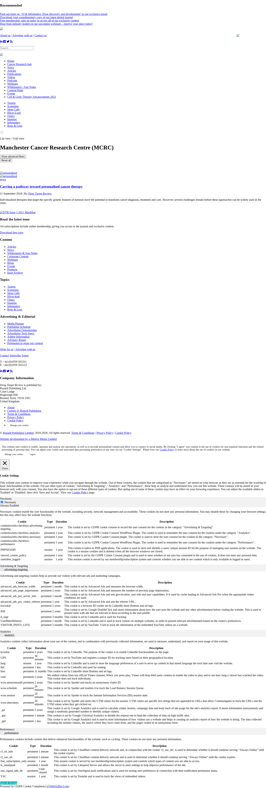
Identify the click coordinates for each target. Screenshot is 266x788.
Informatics (13, 122)
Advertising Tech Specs (20, 333)
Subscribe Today (19, 355)
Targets (11, 103)
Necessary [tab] (6, 498)
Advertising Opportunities (22, 330)
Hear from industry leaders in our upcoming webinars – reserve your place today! (46, 23)
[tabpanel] (133, 536)
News (10, 249)
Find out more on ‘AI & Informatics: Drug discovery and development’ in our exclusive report (53, 14)
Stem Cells (13, 109)
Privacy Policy (15, 417)
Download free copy (12, 232)
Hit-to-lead (13, 296)
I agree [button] (32, 454)
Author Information (18, 336)
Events (11, 266)
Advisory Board (16, 339)
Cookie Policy (15, 420)
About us (5, 35)
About (10, 407)
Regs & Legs (14, 125)
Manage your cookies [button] (19, 425)
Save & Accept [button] (8, 783)
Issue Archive (15, 272)
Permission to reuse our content (25, 343)
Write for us (6, 349)
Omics (11, 116)
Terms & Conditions (18, 414)
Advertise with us (22, 35)
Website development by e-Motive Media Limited (28, 439)
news (3, 179)
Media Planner (15, 323)
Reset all (6, 160)
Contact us (40, 35)
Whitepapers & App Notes (22, 253)
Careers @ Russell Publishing (24, 410)
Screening (13, 106)
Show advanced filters (13, 156)
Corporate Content (17, 256)
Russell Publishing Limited (18, 432)
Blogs (10, 262)
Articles (11, 246)
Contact (4, 355)
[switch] (2, 569)
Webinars (12, 259)
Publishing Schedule (19, 326)
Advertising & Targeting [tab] (14, 566)
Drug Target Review (40, 193)
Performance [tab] (7, 729)
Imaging (12, 119)
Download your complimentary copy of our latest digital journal (36, 17)
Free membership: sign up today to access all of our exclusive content (39, 20)
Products (12, 269)
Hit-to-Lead (14, 112)
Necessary (10, 502)
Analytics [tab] (5, 631)
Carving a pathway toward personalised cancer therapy (41, 186)
